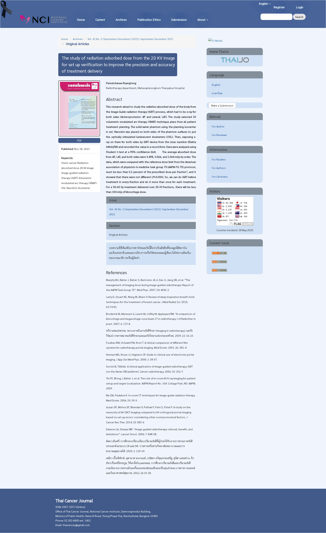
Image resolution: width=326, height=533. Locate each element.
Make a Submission (222, 105)
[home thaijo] (234, 59)
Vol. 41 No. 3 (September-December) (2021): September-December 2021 (130, 39)
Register (279, 7)
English (216, 84)
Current (100, 19)
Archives (121, 19)
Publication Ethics (149, 19)
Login (299, 7)
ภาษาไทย (217, 93)
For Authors (219, 167)
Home (81, 19)
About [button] (201, 19)
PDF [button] (79, 140)
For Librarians (220, 176)
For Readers (219, 159)
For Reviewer (219, 135)
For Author (218, 126)
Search (299, 16)
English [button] (264, 3)
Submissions (179, 19)
